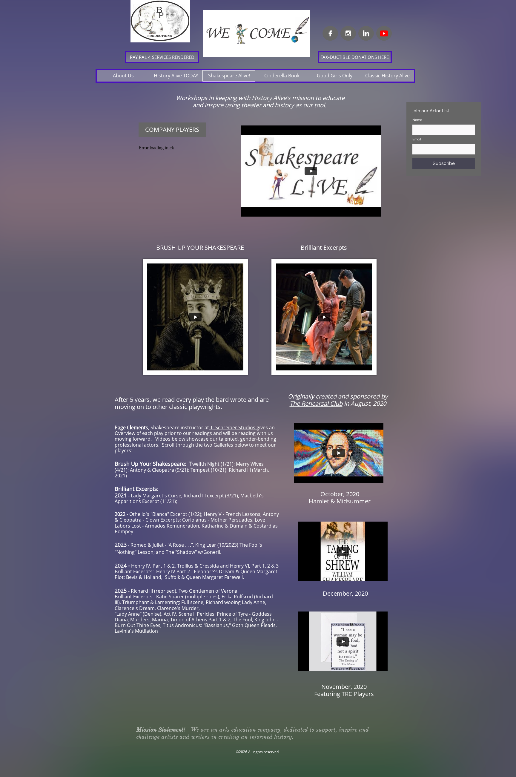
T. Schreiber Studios (233, 427)
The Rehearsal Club (316, 403)
